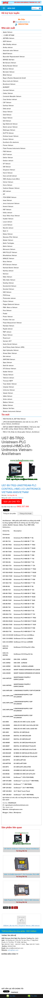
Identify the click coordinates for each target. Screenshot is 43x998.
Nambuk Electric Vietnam (11, 268)
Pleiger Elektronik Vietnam (11, 304)
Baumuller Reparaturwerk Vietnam (14, 57)
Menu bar (11, 8)
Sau (16, 908)
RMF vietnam (7, 332)
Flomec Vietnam (8, 145)
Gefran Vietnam (8, 157)
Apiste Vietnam (7, 32)
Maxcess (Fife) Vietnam (10, 237)
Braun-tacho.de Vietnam (10, 81)
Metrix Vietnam (7, 246)
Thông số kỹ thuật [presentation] (25, 513)
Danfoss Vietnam (8, 105)
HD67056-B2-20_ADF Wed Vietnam (14, 419)
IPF (4, 194)
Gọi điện (12, 996)
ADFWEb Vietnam (8, 38)
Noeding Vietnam (8, 283)
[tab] (10, 513)
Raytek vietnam (8, 329)
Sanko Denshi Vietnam (10, 344)
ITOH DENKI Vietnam (9, 197)
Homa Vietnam (7, 185)
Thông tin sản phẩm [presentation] (9, 513)
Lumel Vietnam (7, 225)
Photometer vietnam (9, 298)
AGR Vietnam (7, 41)
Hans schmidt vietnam (10, 176)
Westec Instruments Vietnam (12, 411)
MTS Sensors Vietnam (10, 265)
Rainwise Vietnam (8, 326)
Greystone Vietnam (9, 170)
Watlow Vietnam (8, 405)
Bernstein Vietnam (8, 72)
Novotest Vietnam (8, 289)
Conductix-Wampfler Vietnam (12, 96)
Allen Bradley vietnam (10, 44)
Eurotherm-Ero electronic (11, 142)
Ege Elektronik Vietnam (10, 124)
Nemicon (5, 274)
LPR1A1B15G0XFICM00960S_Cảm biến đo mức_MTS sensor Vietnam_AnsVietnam (20, 423)
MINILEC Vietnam (8, 258)
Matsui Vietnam (8, 234)
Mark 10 (5, 231)
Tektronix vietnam (8, 378)
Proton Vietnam (8, 317)
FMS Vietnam (7, 151)
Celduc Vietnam (8, 93)
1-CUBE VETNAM (8, 35)
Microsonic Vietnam (9, 249)
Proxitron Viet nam (9, 320)
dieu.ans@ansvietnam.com (23, 22)
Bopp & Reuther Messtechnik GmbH (14, 78)
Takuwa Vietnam (8, 375)
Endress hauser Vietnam (10, 136)
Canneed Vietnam (8, 90)
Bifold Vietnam (7, 75)
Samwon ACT (7, 341)
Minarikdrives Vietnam (10, 255)
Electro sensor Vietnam (10, 127)
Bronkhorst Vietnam (9, 84)
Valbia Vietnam (7, 396)
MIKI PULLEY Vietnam (10, 252)
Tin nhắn (33, 996)
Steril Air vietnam (8, 365)
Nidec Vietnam (7, 277)
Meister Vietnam (8, 240)
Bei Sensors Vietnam (9, 63)
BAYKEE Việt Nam (8, 60)
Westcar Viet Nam (8, 408)
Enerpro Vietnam (8, 139)
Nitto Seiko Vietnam (9, 280)
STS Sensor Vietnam (9, 369)
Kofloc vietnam (7, 213)
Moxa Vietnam (7, 261)
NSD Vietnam (7, 292)
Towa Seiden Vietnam (10, 384)
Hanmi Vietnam (8, 173)
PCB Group (6, 295)
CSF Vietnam (7, 102)
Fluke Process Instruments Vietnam (14, 148)
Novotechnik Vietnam (9, 286)
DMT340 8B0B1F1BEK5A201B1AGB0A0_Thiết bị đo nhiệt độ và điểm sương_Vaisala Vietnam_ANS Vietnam (21, 428)
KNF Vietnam (7, 209)
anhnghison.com (13, 950)
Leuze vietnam (7, 222)
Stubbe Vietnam (8, 372)
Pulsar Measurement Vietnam (12, 323)
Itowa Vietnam (7, 200)
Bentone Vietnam (8, 69)
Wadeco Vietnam (8, 402)
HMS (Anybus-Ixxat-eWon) (11, 179)
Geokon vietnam (8, 161)
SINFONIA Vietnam (9, 359)
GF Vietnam (6, 164)
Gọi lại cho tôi (12, 501)
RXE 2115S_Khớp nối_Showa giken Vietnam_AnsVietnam (21, 432)
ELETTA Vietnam (8, 133)
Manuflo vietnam (8, 228)
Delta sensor (7, 109)
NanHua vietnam (8, 271)
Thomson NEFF (8, 381)
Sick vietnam (7, 356)
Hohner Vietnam (8, 182)
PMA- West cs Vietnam (10, 307)
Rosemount (6, 338)
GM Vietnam (7, 167)
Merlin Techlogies (8, 243)
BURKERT (6, 87)
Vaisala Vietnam (8, 393)
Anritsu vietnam (8, 47)
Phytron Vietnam (8, 301)
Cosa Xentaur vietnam (10, 99)
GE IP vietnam (7, 154)
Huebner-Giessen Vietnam (11, 188)
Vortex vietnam (7, 399)
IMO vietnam (7, 191)
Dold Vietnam (7, 115)
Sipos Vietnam (7, 362)
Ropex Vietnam (8, 335)
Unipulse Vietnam (8, 387)
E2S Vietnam (7, 121)
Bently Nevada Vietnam (10, 66)
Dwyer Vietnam (7, 118)
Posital (5, 313)
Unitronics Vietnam (9, 390)
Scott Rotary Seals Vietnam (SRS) (13, 347)
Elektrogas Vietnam (9, 130)
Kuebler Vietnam (8, 219)
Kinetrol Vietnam (8, 206)
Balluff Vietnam (7, 53)
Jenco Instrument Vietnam (11, 203)
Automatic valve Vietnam (10, 50)
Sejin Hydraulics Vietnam (11, 350)
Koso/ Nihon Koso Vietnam (11, 216)
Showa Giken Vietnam (10, 353)
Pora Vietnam (7, 310)
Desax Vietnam (7, 112)
